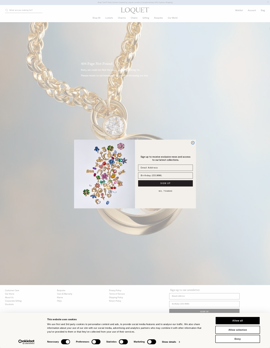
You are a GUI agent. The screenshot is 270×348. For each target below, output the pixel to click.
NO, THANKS (165, 191)
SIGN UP (165, 183)
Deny (238, 339)
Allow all (237, 320)
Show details (169, 342)
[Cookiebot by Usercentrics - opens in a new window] (26, 342)
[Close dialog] (192, 142)
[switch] (96, 341)
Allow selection (237, 329)
